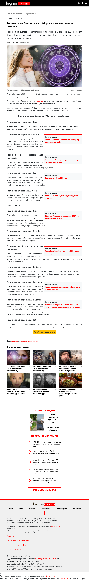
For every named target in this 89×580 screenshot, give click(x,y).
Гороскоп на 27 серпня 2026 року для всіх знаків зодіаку (16, 368)
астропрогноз (33, 341)
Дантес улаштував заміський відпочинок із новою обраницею (67, 368)
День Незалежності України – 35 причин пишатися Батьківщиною (45, 461)
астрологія (23, 341)
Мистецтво (62, 509)
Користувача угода (14, 549)
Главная (10, 18)
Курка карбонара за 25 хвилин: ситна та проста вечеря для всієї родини (68, 392)
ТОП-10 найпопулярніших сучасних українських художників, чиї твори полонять (47, 444)
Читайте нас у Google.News (44, 332)
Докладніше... (51, 576)
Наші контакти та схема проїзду (19, 540)
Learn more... (64, 579)
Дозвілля (18, 18)
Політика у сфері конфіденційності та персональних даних (29, 545)
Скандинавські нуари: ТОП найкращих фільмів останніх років (46, 452)
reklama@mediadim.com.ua (45, 559)
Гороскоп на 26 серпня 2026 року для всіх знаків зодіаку (42, 368)
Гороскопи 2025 (32, 14)
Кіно (21, 509)
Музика (32, 509)
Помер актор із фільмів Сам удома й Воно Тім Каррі (41, 391)
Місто (10, 509)
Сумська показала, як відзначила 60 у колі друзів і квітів (16, 391)
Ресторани (46, 509)
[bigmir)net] (12, 3)
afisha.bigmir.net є (56, 526)
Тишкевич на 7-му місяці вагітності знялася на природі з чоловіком (46, 470)
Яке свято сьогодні (15, 14)
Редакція (10, 536)
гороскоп (39, 101)
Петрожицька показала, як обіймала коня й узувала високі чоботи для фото (45, 480)
